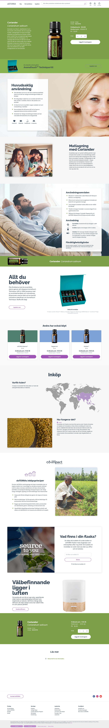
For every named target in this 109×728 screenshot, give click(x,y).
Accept (16, 726)
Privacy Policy (51, 726)
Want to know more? (42, 726)
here (71, 722)
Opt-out (30, 726)
